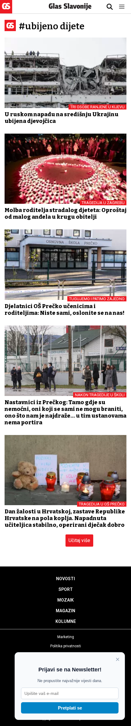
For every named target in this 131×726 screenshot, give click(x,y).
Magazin (65, 610)
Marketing (65, 637)
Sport (65, 589)
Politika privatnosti (65, 646)
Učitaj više (79, 540)
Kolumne (65, 621)
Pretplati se (70, 707)
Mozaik (65, 600)
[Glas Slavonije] (6, 10)
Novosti (65, 578)
